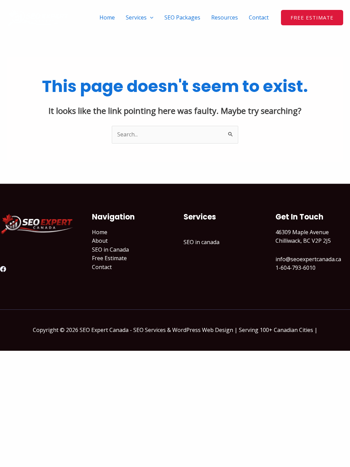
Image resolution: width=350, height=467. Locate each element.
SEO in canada (201, 242)
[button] (312, 17)
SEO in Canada (110, 249)
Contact (259, 17)
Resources (224, 17)
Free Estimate (109, 258)
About (100, 240)
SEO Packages (182, 17)
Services (136, 17)
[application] (150, 17)
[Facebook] (3, 269)
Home (107, 17)
